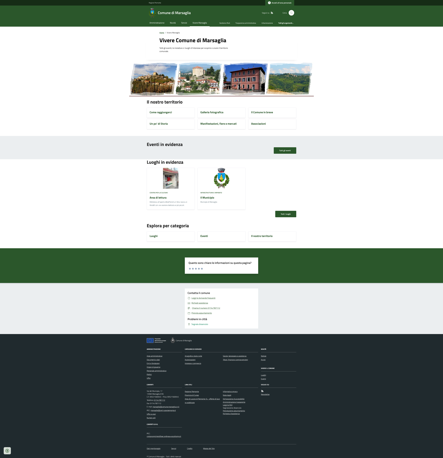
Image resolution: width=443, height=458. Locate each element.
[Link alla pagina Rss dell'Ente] (262, 391)
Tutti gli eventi (285, 150)
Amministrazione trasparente (234, 402)
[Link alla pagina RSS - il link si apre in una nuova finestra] (272, 12)
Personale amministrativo (156, 370)
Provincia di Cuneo (192, 395)
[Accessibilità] (7, 451)
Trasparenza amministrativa (245, 23)
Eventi (263, 378)
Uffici (149, 378)
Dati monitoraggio (153, 448)
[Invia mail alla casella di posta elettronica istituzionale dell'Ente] (166, 407)
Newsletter (265, 394)
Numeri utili (151, 417)
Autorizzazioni (190, 359)
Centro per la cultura (159, 192)
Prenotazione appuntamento (234, 410)
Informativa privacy (230, 391)
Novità (173, 22)
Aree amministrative (154, 356)
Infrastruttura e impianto (211, 192)
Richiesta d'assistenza (231, 413)
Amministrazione (157, 22)
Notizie (263, 356)
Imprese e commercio (193, 363)
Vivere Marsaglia (200, 22)
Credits (189, 448)
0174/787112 (159, 400)
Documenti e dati (153, 359)
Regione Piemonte (155, 2)
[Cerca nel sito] (290, 13)
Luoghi (263, 375)
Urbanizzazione (267, 23)
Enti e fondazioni (153, 363)
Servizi (184, 22)
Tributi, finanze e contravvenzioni (235, 359)
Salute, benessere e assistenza (234, 356)
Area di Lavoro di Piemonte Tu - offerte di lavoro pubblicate (202, 400)
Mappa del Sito (209, 448)
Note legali (227, 395)
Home (161, 32)
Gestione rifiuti (224, 23)
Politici (149, 374)
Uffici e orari (151, 414)
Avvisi (263, 359)
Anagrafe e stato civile (193, 356)
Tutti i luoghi (286, 214)
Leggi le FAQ (227, 405)
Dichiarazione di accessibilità (233, 398)
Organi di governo (153, 367)
